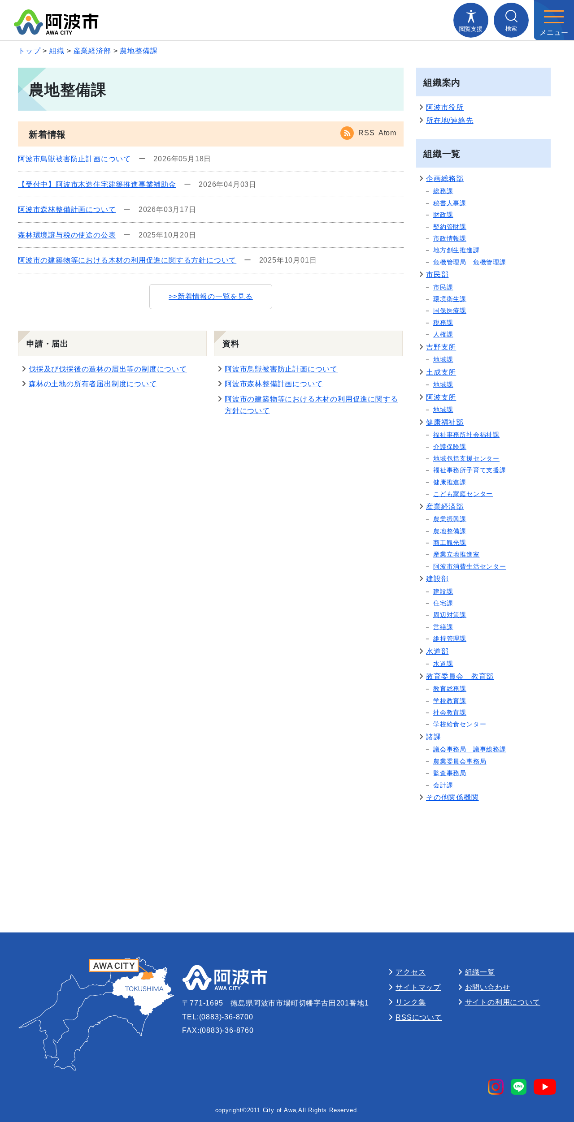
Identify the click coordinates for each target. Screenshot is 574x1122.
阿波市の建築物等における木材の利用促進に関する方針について (127, 260)
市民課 (443, 287)
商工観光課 (449, 542)
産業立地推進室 (456, 554)
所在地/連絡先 (450, 120)
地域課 (443, 359)
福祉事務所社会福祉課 (466, 434)
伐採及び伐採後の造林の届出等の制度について (108, 369)
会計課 (443, 785)
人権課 (443, 334)
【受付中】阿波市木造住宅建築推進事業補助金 (97, 184)
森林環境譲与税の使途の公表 (67, 235)
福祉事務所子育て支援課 (469, 470)
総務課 (443, 190)
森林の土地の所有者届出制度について (93, 384)
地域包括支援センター (466, 458)
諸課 (433, 737)
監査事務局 (449, 773)
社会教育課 (449, 712)
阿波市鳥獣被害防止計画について (74, 159)
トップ (29, 51)
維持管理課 (449, 638)
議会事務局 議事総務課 (469, 749)
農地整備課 (138, 51)
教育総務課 (449, 688)
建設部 (437, 579)
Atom (387, 133)
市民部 (437, 274)
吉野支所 (441, 347)
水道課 (443, 663)
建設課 (443, 591)
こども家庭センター (463, 493)
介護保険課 (449, 446)
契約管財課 (449, 226)
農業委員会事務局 (459, 761)
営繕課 (443, 626)
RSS (366, 133)
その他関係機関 (452, 797)
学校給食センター (459, 724)
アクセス (411, 972)
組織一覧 (480, 972)
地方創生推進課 (456, 250)
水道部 (437, 651)
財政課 (443, 214)
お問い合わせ (487, 987)
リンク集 (411, 1002)
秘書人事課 (449, 203)
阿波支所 (441, 397)
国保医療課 (449, 310)
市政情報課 (449, 238)
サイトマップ (418, 987)
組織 (57, 51)
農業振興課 (449, 518)
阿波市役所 (445, 107)
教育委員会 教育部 (460, 676)
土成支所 (441, 372)
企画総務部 (445, 178)
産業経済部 (92, 51)
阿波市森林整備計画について (67, 209)
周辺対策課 (449, 614)
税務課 (443, 322)
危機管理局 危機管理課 (469, 262)
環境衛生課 (449, 298)
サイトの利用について (502, 1002)
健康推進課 (449, 482)
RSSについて (419, 1017)
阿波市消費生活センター (469, 566)
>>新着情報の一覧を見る (211, 296)
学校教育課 (449, 700)
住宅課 (443, 603)
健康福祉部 (445, 422)
